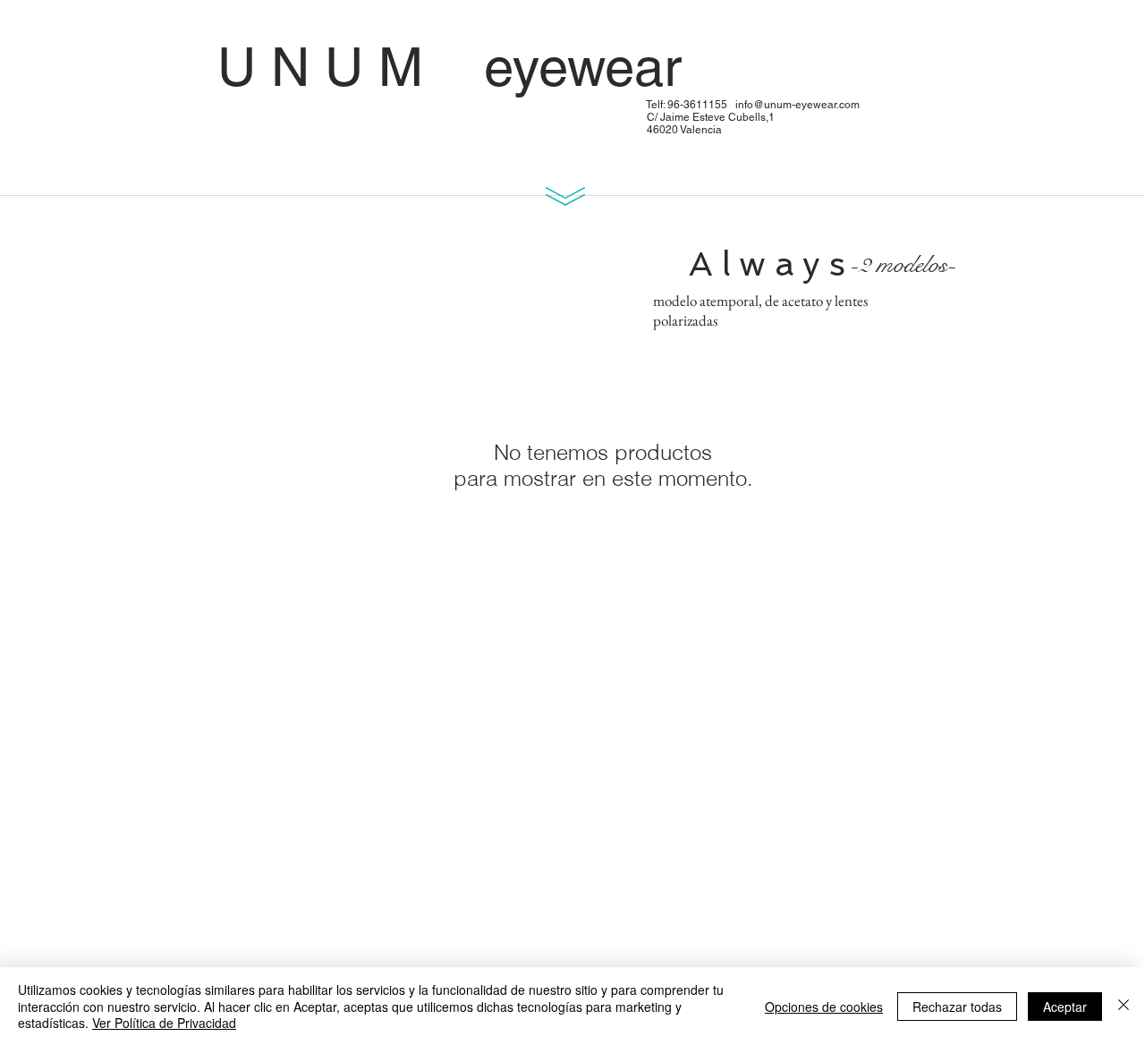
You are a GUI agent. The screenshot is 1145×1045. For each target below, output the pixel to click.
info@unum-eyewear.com (797, 104)
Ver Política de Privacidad (164, 1023)
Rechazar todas (957, 1006)
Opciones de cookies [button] (824, 1006)
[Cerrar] (1123, 1006)
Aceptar (1065, 1006)
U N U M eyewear (533, 67)
